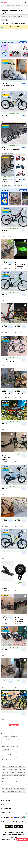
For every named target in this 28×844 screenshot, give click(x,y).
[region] (14, 50)
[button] (2, 2)
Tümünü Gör (23, 42)
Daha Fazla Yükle (14, 725)
